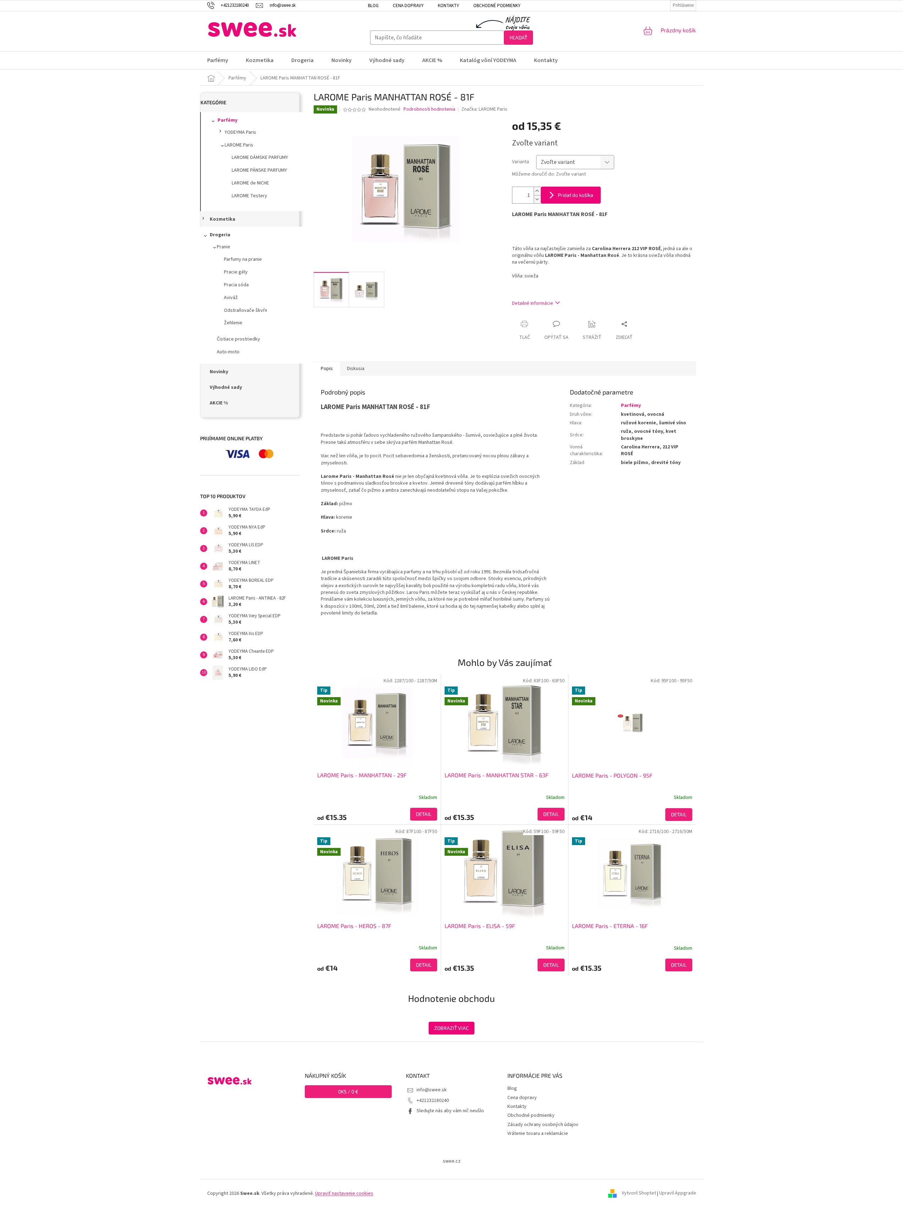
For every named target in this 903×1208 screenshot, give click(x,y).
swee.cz (452, 1161)
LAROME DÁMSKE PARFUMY (260, 157)
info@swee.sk (432, 1089)
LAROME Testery (249, 195)
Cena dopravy (408, 5)
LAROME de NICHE (250, 183)
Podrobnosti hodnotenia (429, 109)
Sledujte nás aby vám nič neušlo (450, 1110)
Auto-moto (228, 351)
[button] (377, 814)
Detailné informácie (532, 303)
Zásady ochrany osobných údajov (542, 1124)
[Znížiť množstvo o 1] (537, 199)
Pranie (223, 246)
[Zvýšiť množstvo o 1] (537, 191)
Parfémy (227, 120)
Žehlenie (233, 322)
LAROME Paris (239, 145)
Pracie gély (236, 272)
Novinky (219, 371)
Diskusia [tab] (355, 368)
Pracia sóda (236, 284)
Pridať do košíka (575, 195)
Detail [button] (423, 814)
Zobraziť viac (451, 1028)
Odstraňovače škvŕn (245, 310)
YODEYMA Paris (240, 132)
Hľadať (518, 37)
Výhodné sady (226, 387)
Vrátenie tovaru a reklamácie (537, 1133)
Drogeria (220, 234)
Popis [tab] (327, 368)
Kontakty (448, 5)
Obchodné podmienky (497, 5)
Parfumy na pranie (243, 259)
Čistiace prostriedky (238, 339)
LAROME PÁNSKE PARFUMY (259, 170)
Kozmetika (222, 219)
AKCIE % (219, 403)
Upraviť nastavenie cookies (344, 1193)
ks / (348, 1091)
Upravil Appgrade (677, 1193)
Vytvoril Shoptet (639, 1193)
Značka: (484, 109)
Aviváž (231, 297)
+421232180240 (433, 1100)
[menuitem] (222, 60)
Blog (373, 5)
